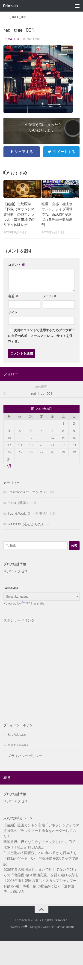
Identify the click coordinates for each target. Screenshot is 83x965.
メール (49, 296)
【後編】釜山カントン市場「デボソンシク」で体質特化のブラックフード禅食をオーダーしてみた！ (41, 830)
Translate (37, 603)
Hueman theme (64, 926)
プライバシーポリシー (25, 756)
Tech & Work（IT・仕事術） (28, 513)
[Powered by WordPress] (25, 926)
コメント (16, 265)
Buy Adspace (17, 735)
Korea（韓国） (19, 503)
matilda (13, 39)
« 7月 (7, 466)
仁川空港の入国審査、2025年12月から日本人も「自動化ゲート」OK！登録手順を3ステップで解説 (41, 858)
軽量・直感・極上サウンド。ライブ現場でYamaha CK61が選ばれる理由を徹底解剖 (57, 214)
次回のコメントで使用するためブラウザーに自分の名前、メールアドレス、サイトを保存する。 (41, 336)
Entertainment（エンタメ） (28, 492)
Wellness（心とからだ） (26, 524)
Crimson (10, 5)
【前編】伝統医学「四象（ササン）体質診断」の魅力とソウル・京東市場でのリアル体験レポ (19, 214)
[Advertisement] (41, 665)
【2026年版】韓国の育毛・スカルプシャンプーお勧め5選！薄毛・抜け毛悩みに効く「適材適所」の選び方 (40, 886)
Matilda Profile (18, 745)
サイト (13, 313)
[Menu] (77, 6)
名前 (13, 296)
